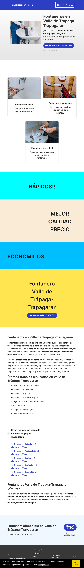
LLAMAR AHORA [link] (70, 527)
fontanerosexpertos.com (18, 558)
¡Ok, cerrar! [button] (76, 563)
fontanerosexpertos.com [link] (21, 5)
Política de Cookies (36, 554)
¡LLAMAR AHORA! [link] (65, 5)
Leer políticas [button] (43, 565)
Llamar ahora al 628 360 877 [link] (58, 45)
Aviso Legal (37, 550)
